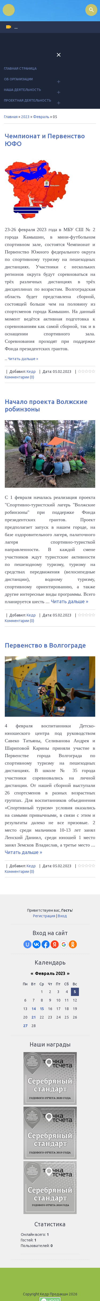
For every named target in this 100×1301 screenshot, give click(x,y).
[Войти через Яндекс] (55, 944)
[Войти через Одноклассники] (73, 944)
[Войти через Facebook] (46, 944)
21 (33, 1017)
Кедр (31, 371)
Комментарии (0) (19, 377)
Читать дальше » (23, 359)
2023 (25, 117)
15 (42, 1009)
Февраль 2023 (50, 973)
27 (25, 1026)
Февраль (41, 117)
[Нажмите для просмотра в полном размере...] (50, 486)
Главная (11, 117)
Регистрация (44, 916)
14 (33, 1009)
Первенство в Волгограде (45, 645)
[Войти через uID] (27, 944)
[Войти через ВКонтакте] (37, 944)
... (16, 27)
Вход (62, 916)
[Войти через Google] (64, 944)
